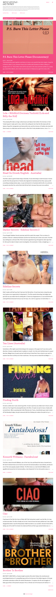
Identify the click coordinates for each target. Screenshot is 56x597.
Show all (50, 18)
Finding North (10, 400)
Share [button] (4, 72)
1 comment (8, 131)
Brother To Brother (13, 570)
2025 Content (14, 12)
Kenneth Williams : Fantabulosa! (20, 456)
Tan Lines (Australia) (14, 343)
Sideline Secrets (11, 286)
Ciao (5, 513)
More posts (50, 589)
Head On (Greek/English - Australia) (22, 173)
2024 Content (22, 12)
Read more (51, 72)
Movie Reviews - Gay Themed (11, 3)
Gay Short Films (6, 12)
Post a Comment (10, 72)
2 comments (9, 472)
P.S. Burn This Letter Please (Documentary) (26, 56)
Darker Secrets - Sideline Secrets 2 (21, 229)
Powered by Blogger (29, 593)
